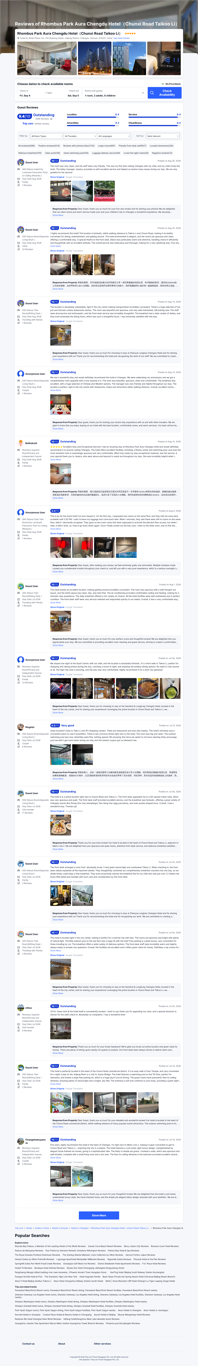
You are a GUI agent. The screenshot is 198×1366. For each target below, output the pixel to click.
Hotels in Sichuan (60, 1228)
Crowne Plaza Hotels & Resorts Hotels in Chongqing (67, 1314)
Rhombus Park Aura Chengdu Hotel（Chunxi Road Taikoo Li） (120, 1228)
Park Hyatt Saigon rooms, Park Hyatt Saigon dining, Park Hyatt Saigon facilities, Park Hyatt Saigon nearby (65, 1310)
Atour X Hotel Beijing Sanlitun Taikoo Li (33, 1281)
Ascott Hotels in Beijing (105, 1314)
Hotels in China (42, 1228)
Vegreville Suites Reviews (119, 1259)
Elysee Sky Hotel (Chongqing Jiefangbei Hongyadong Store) (95, 1268)
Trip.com (19, 1228)
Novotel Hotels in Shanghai (27, 1314)
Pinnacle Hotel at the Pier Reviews (149, 1259)
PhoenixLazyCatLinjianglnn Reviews (123, 1323)
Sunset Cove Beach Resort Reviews (105, 1246)
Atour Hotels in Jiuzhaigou (155, 1310)
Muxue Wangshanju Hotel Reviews (134, 1314)
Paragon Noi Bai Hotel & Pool (28, 1276)
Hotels (29, 1228)
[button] (173, 4)
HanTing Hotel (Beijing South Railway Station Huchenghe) (137, 1272)
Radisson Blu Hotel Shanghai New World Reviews (38, 1319)
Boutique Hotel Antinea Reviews (49, 1268)
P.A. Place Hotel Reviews (154, 1263)
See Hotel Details (121, 38)
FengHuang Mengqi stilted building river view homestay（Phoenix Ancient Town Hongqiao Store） (61, 1272)
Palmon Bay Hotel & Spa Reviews (123, 1250)
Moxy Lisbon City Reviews (136, 1246)
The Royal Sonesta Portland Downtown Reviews (37, 1255)
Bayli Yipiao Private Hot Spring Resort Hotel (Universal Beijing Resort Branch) (139, 1276)
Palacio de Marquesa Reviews (29, 1250)
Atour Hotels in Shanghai (129, 1310)
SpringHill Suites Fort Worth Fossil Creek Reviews (38, 1263)
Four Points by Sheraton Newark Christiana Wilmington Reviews (76, 1250)
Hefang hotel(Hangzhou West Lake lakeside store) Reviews (91, 1319)
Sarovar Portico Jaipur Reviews (140, 1255)
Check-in (24, 90)
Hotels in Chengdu (79, 1228)
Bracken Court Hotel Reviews (165, 1246)
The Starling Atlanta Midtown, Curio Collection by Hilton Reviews (92, 1255)
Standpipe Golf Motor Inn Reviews (79, 1263)
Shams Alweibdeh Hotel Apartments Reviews (119, 1263)
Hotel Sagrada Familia (90, 1276)
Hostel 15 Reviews (23, 1268)
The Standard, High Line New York (60, 1276)
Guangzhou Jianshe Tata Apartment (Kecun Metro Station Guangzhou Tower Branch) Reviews (59, 1323)
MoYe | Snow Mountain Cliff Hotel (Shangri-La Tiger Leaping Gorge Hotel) (140, 1281)
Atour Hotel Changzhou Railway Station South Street (78, 1281)
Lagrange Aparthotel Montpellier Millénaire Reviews (81, 1259)
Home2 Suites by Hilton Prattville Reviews (34, 1259)
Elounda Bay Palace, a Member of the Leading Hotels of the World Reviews (50, 1246)
